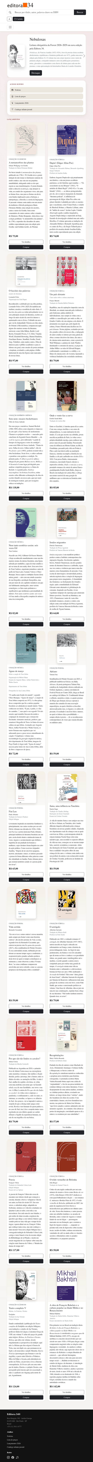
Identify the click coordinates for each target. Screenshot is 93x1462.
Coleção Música (16, 550)
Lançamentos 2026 (14, 1451)
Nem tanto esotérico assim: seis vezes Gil (23, 554)
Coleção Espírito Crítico (20, 423)
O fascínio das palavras (19, 298)
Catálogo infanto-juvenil (15, 1455)
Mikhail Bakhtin (55, 1321)
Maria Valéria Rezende (57, 1066)
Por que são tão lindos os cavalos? (24, 1066)
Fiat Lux (13, 819)
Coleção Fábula (57, 167)
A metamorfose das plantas (21, 170)
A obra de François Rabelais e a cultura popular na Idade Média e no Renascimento (66, 1315)
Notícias (10, 1444)
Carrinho (19, 19)
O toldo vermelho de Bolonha (63, 1187)
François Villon (14, 1191)
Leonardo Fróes (14, 305)
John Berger (53, 1191)
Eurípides (12, 1322)
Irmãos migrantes (58, 550)
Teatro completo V (17, 1315)
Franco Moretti (54, 308)
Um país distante (57, 302)
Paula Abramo (13, 822)
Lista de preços (12, 1447)
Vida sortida (14, 934)
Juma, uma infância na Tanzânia (64, 813)
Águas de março (16, 678)
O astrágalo (55, 934)
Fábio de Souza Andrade (17, 430)
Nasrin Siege (54, 817)
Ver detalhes (26, 249)
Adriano (53, 679)
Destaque (36, 80)
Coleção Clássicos (17, 167)
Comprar (26, 255)
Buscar (80, 12)
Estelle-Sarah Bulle (56, 426)
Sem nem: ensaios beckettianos (23, 426)
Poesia (12, 1187)
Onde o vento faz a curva (61, 423)
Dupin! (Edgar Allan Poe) (61, 170)
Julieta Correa (13, 1069)
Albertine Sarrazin (55, 938)
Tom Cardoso (13, 559)
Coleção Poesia (57, 676)
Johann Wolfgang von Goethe (18, 173)
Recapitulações (57, 1063)
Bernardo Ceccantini (15, 938)
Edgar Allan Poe (55, 174)
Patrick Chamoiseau (56, 553)
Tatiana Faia (54, 682)
